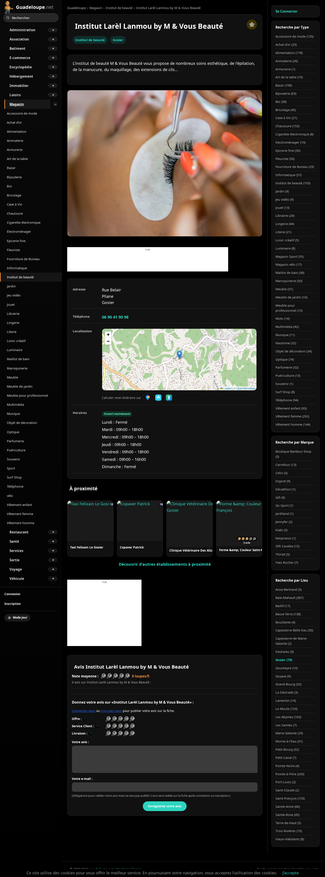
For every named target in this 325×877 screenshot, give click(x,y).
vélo (10, 495)
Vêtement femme (20, 514)
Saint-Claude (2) (287, 790)
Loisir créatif (16, 340)
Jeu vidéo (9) (284, 199)
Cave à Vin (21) (286, 118)
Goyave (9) (283, 676)
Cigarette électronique (23, 222)
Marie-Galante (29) (289, 733)
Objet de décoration (22, 422)
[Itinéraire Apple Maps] (168, 397)
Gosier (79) (283, 660)
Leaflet (227, 388)
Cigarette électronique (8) (294, 134)
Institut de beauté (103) (292, 183)
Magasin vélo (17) (288, 264)
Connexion (12, 594)
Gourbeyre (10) (286, 668)
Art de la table (17, 158)
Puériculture (16, 450)
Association (19, 39)
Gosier (118, 40)
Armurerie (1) (285, 69)
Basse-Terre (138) (288, 614)
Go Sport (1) (284, 505)
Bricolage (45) (285, 110)
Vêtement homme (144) (292, 424)
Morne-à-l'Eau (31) (289, 741)
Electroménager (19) (290, 142)
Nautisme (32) (285, 343)
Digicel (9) (282, 481)
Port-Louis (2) (285, 782)
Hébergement (21, 76)
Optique (13, 432)
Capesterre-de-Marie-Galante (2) (291, 641)
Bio (9, 186)
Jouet (11, 304)
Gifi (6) (280, 497)
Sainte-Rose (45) (287, 815)
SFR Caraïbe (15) (287, 546)
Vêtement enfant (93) (291, 408)
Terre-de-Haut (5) (288, 823)
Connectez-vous (83, 711)
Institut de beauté (20, 277)
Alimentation (16, 131)
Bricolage (14, 195)
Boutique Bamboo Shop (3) (293, 454)
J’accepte (291, 872)
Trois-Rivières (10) (288, 831)
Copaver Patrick (132, 547)
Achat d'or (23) (286, 44)
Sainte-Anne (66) (287, 806)
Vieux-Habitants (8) (289, 839)
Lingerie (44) (284, 224)
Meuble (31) (284, 289)
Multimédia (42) (287, 327)
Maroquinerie (17, 368)
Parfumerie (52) (286, 367)
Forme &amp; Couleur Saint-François (246, 550)
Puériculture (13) (287, 375)
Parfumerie (15, 441)
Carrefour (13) (285, 465)
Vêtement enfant (19, 504)
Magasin (17, 104)
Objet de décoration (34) (293, 351)
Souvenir (13, 459)
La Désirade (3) (286, 692)
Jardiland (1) (284, 514)
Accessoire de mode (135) (294, 36)
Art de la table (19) (289, 77)
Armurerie (14, 149)
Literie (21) (283, 232)
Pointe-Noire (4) (287, 766)
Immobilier (19, 85)
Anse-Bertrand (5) (288, 589)
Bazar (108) (283, 85)
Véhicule (17, 578)
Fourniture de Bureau (23, 259)
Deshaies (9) (284, 652)
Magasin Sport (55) (289, 256)
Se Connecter (286, 11)
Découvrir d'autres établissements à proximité (165, 564)
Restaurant (19, 532)
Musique (13, 413)
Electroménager (19, 231)
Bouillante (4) (285, 622)
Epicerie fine (16, 240)
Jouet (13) (282, 208)
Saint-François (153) (290, 798)
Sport (11, 468)
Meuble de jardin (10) (291, 297)
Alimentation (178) (289, 53)
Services (16, 550)
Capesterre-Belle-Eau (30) (294, 630)
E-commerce (20, 58)
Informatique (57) (288, 175)
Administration (22, 30)
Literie (11, 331)
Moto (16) (282, 318)
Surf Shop (14, 477)
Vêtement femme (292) (292, 416)
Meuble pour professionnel (27, 395)
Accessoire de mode (22, 113)
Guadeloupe (76, 8)
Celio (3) (281, 473)
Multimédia (15, 404)
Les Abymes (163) (288, 717)
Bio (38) (281, 102)
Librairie (13, 313)
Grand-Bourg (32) (288, 684)
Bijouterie (14, 177)
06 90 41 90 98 (115, 317)
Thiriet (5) (282, 554)
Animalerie (15, 140)
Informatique (17, 268)
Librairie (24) (284, 215)
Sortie (14, 560)
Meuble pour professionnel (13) (288, 308)
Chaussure (15, 213)
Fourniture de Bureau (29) (294, 167)
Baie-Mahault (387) (289, 598)
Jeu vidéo (14, 295)
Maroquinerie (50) (288, 281)
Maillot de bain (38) (289, 273)
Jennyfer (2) (283, 522)
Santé (14, 541)
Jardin (11, 286)
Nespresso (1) (285, 538)
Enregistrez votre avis (164, 806)
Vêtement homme (20, 523)
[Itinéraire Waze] (158, 397)
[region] (179, 359)
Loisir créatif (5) (287, 240)
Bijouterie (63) (285, 93)
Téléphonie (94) (286, 400)
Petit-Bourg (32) (287, 749)
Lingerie (13, 322)
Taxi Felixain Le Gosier (86, 547)
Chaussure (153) (287, 126)
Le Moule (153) (286, 709)
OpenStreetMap (245, 388)
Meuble (12, 377)
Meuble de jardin (19, 386)
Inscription (12, 604)
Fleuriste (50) (284, 159)
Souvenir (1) (284, 384)
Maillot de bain (18, 359)
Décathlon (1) (285, 489)
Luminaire (14, 350)
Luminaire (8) (285, 248)
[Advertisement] (147, 261)
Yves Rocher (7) (286, 562)
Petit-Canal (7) (285, 758)
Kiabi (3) (281, 530)
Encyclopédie (21, 67)
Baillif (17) (282, 606)
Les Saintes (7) (286, 725)
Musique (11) (285, 335)
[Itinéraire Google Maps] (147, 397)
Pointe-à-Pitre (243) (289, 774)
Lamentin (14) (285, 700)
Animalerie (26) (286, 61)
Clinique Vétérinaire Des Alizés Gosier (197, 550)
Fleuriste (13, 250)
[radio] (108, 719)
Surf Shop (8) (285, 392)
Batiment (17, 48)
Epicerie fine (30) (287, 150)
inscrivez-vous (111, 711)
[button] (179, 355)
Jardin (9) (282, 191)
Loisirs (15, 95)
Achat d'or (14, 122)
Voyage (16, 569)
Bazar (11, 167)
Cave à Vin (14, 204)
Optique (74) (284, 359)
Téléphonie (15, 486)
